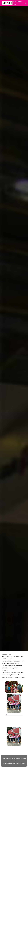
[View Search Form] (25, 3)
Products (19, 1)
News (14, 4)
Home (14, 1)
